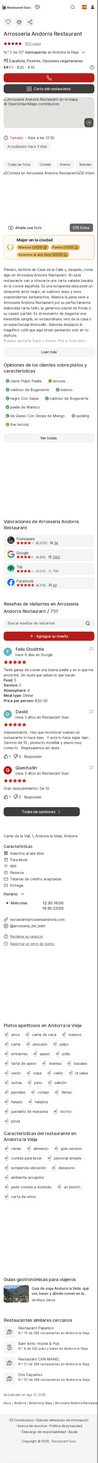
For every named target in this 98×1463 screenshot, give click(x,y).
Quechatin (26, 768)
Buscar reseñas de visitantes (31, 623)
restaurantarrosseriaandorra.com (37, 919)
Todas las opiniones (38, 811)
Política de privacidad (66, 1426)
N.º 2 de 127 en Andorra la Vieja (41, 52)
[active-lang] (84, 7)
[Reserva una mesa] (49, 77)
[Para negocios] (37, 7)
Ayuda (72, 1432)
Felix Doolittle (29, 649)
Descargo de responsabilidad (44, 1432)
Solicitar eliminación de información (62, 1420)
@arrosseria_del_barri (27, 926)
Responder (33, 756)
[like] (6, 756)
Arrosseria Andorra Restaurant (43, 33)
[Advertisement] (49, 480)
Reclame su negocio (26, 936)
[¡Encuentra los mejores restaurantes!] (16, 7)
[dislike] (15, 756)
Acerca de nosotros (32, 1426)
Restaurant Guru (64, 1441)
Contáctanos (24, 1420)
